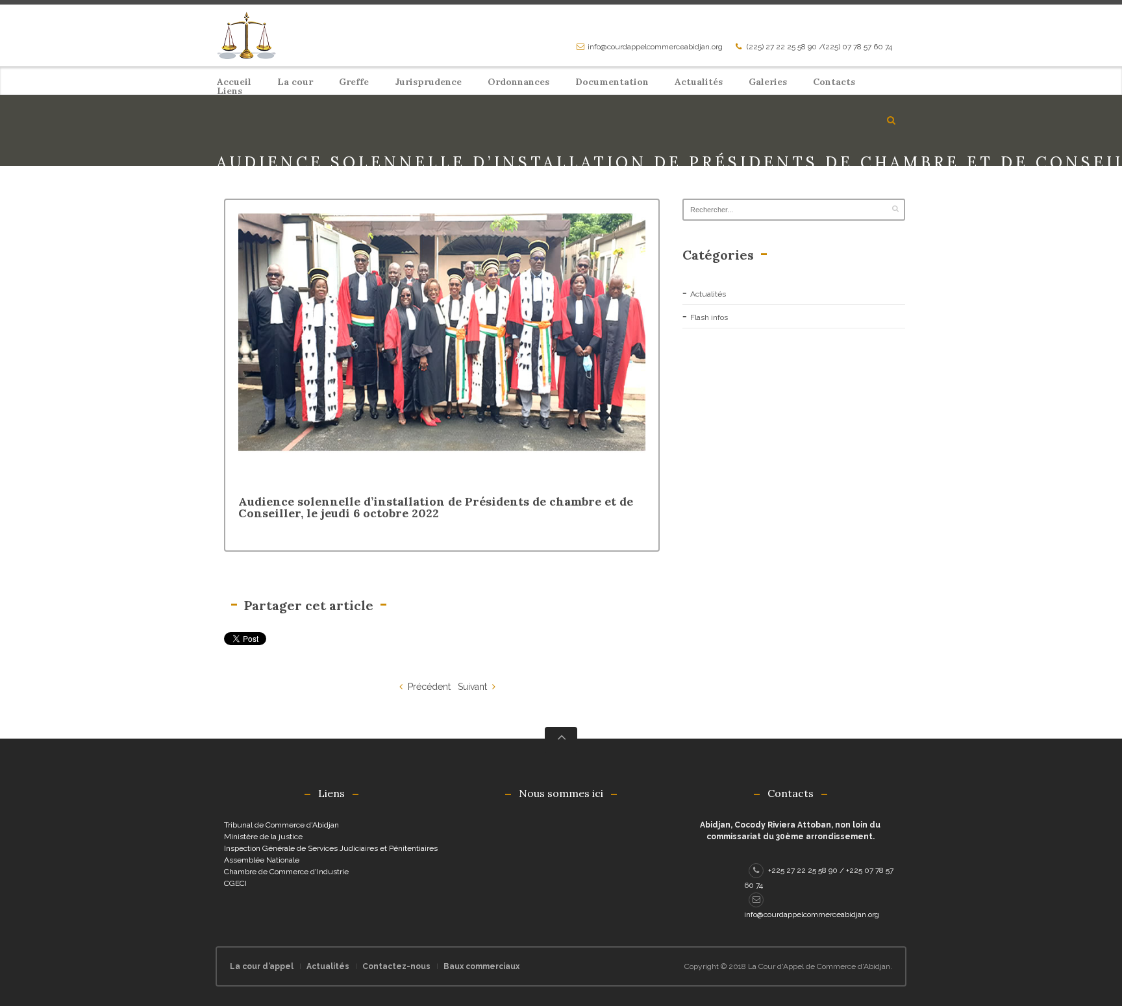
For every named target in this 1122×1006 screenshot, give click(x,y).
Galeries (768, 81)
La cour (295, 81)
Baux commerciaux (481, 966)
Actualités (699, 81)
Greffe (354, 81)
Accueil (234, 81)
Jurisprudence (428, 81)
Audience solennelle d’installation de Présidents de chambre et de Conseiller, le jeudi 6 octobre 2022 (435, 507)
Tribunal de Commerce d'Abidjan (281, 824)
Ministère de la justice (263, 836)
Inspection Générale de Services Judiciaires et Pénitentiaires (331, 848)
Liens (229, 90)
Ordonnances (518, 81)
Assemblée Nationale (261, 860)
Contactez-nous (396, 966)
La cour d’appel (261, 966)
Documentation (612, 81)
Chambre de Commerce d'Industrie (286, 871)
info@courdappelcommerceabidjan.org (655, 46)
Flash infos (709, 317)
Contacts (834, 81)
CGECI (235, 883)
